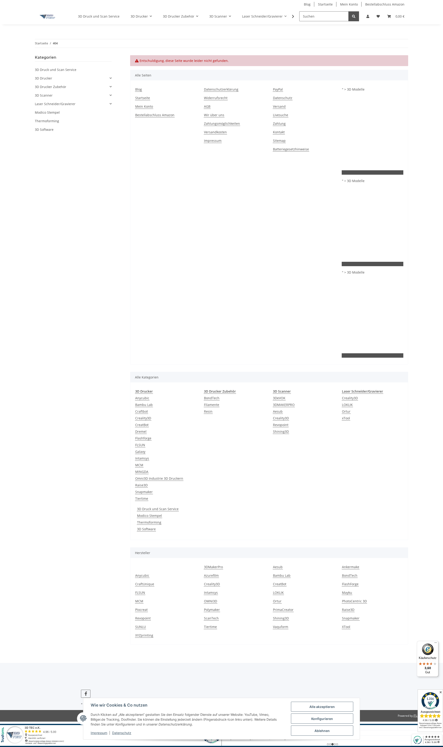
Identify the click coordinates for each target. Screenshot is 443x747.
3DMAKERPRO (284, 404)
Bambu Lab (144, 404)
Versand (279, 106)
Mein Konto (349, 4)
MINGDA (141, 472)
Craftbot (141, 411)
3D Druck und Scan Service (158, 509)
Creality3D (143, 418)
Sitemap (279, 140)
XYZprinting (144, 635)
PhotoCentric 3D (354, 601)
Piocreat (141, 609)
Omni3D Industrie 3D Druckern (159, 478)
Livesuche (280, 115)
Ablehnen (322, 731)
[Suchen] (353, 16)
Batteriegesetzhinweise (291, 149)
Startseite (325, 4)
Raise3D (141, 485)
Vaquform (280, 627)
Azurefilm (211, 575)
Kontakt (279, 132)
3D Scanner (44, 95)
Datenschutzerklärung (221, 89)
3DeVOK (279, 398)
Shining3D (281, 431)
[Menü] (435, 643)
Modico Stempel (149, 515)
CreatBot (142, 425)
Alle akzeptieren (322, 707)
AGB (207, 106)
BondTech (211, 398)
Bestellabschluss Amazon (384, 4)
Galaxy (140, 451)
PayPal (278, 89)
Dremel (141, 431)
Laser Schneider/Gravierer (55, 104)
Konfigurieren (322, 719)
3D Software (146, 529)
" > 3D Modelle (353, 89)
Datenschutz (121, 733)
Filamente (211, 404)
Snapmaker (144, 492)
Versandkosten (215, 132)
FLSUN (140, 445)
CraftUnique (144, 584)
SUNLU (140, 627)
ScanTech (211, 618)
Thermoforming (149, 522)
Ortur (346, 411)
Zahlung (279, 123)
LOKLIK (347, 404)
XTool (346, 627)
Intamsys (142, 458)
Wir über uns (214, 115)
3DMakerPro (213, 567)
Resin (208, 411)
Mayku (347, 592)
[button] (368, 16)
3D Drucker (43, 78)
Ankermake (350, 567)
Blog (307, 4)
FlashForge (350, 584)
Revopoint (280, 425)
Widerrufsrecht (215, 98)
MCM (139, 465)
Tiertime (141, 498)
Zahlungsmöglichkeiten (222, 123)
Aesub (278, 411)
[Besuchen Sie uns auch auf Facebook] (85, 694)
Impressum (99, 733)
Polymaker (212, 609)
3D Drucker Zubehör (50, 87)
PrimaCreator (283, 609)
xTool (346, 418)
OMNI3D (210, 601)
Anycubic (142, 398)
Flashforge (143, 438)
